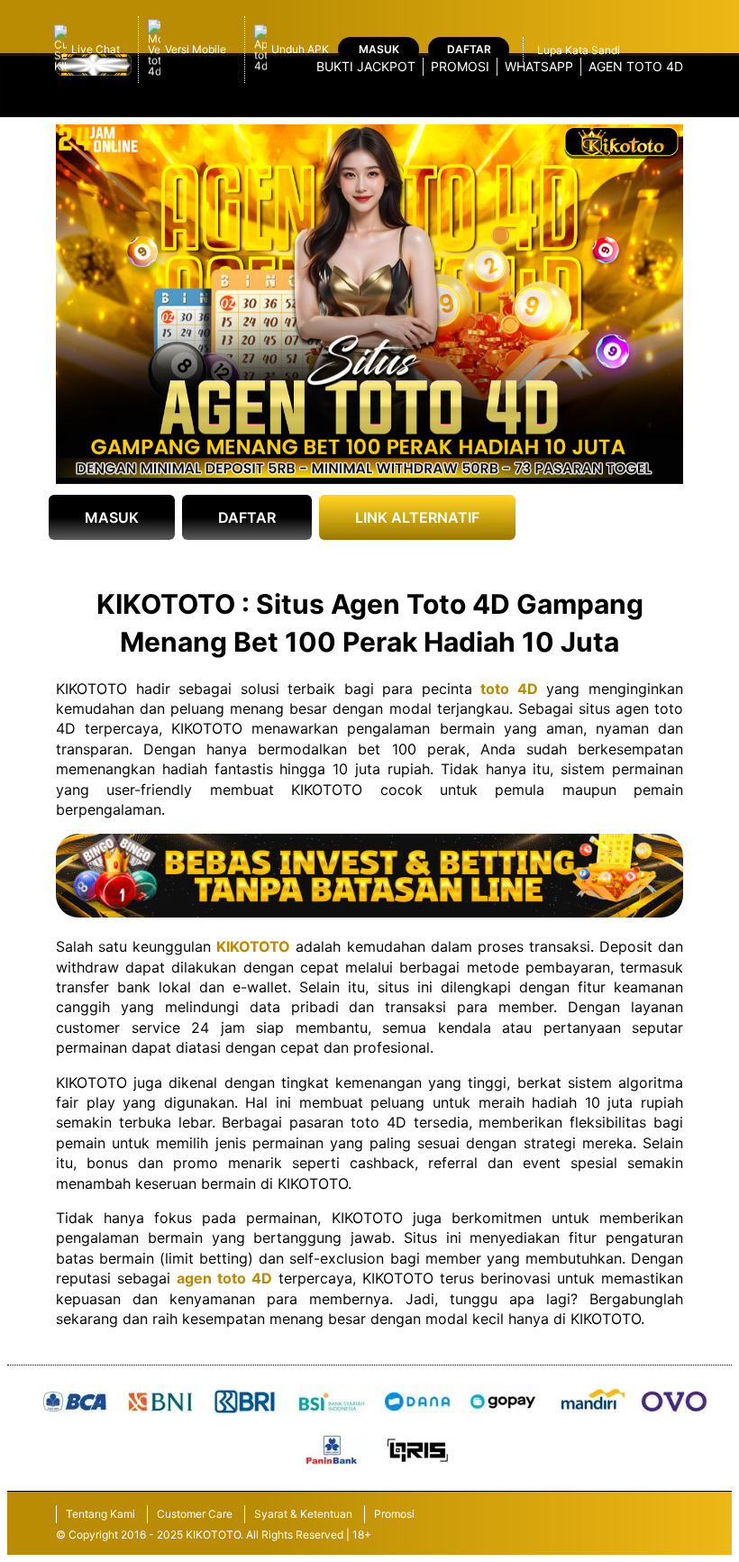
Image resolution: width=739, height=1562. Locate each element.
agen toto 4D (224, 1278)
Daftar (469, 49)
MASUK (112, 517)
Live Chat (95, 49)
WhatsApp (539, 66)
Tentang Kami (100, 1514)
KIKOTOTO (253, 946)
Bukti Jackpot (365, 66)
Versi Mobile (195, 49)
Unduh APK (300, 49)
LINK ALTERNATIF (417, 517)
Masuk (379, 49)
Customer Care (195, 1514)
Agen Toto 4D (635, 66)
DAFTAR (247, 517)
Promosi (460, 66)
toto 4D (509, 689)
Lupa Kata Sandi (578, 50)
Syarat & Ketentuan (303, 1514)
